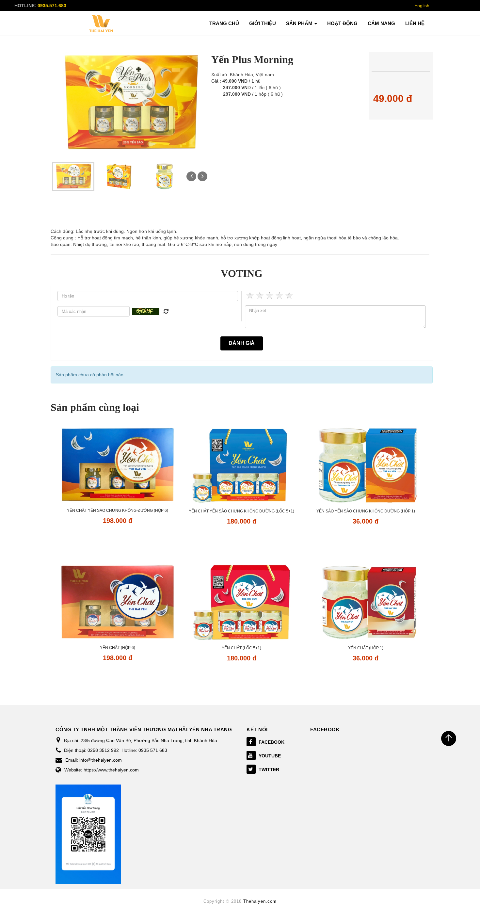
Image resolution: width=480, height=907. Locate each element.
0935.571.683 (52, 5)
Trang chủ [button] (224, 23)
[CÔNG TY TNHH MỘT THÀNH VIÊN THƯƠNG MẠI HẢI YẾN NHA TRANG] (101, 23)
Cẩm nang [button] (381, 23)
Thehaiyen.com (260, 901)
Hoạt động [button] (342, 23)
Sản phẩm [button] (300, 23)
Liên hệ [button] (414, 23)
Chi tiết (117, 539)
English (421, 5)
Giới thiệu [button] (262, 23)
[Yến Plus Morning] (73, 176)
